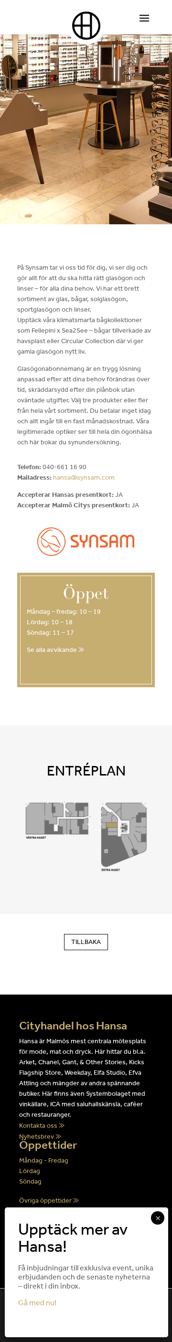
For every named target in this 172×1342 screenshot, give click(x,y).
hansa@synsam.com (84, 477)
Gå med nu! (37, 1302)
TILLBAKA (86, 942)
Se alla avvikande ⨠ (55, 650)
